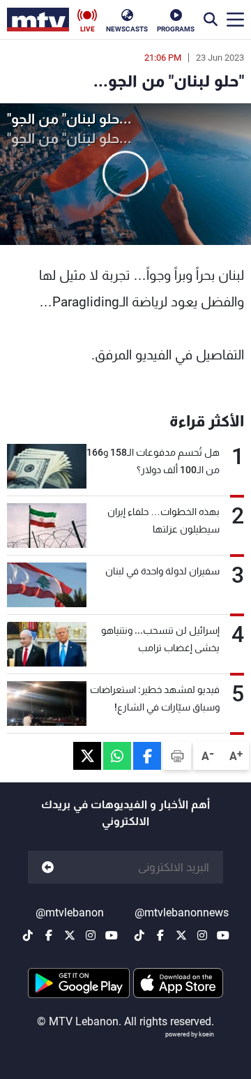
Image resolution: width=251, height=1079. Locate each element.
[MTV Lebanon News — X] (181, 935)
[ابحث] (211, 19)
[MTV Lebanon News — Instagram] (202, 935)
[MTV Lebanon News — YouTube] (223, 935)
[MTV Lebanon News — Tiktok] (139, 935)
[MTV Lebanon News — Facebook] (160, 935)
